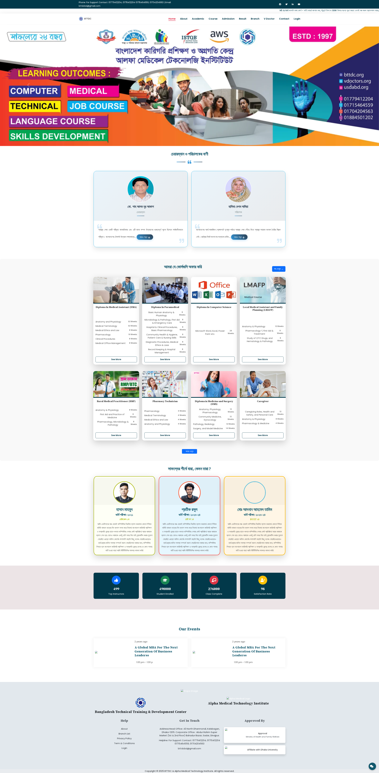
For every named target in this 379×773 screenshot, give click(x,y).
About (183, 19)
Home (172, 19)
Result (242, 19)
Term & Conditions (124, 741)
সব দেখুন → (279, 266)
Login (297, 19)
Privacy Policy (124, 736)
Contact (284, 19)
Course (213, 19)
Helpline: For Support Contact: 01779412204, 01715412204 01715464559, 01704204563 (189, 740)
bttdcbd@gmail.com (189, 746)
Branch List (124, 731)
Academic (198, 19)
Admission (228, 19)
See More (116, 357)
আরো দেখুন (189, 449)
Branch (255, 19)
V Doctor (269, 19)
